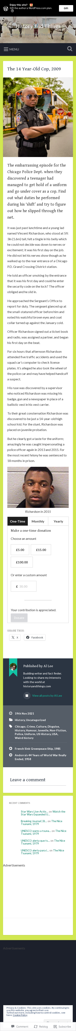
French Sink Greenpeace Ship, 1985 (38, 748)
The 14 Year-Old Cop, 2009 (34, 69)
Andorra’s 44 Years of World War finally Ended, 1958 (40, 757)
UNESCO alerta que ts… (35, 840)
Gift (66, 8)
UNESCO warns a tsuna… (36, 830)
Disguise (53, 726)
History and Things (38, 26)
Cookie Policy (20, 1015)
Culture (41, 726)
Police (19, 734)
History (20, 720)
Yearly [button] (58, 521)
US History (43, 734)
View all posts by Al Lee (47, 695)
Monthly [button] (38, 521)
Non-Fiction (58, 730)
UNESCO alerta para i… (35, 850)
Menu (14, 49)
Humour (31, 730)
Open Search (69, 49)
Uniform (29, 734)
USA (55, 734)
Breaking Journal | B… (34, 821)
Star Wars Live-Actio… (34, 811)
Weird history (24, 738)
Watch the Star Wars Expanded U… (43, 813)
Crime (31, 726)
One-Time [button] (17, 521)
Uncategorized (36, 720)
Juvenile (43, 730)
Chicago (20, 726)
